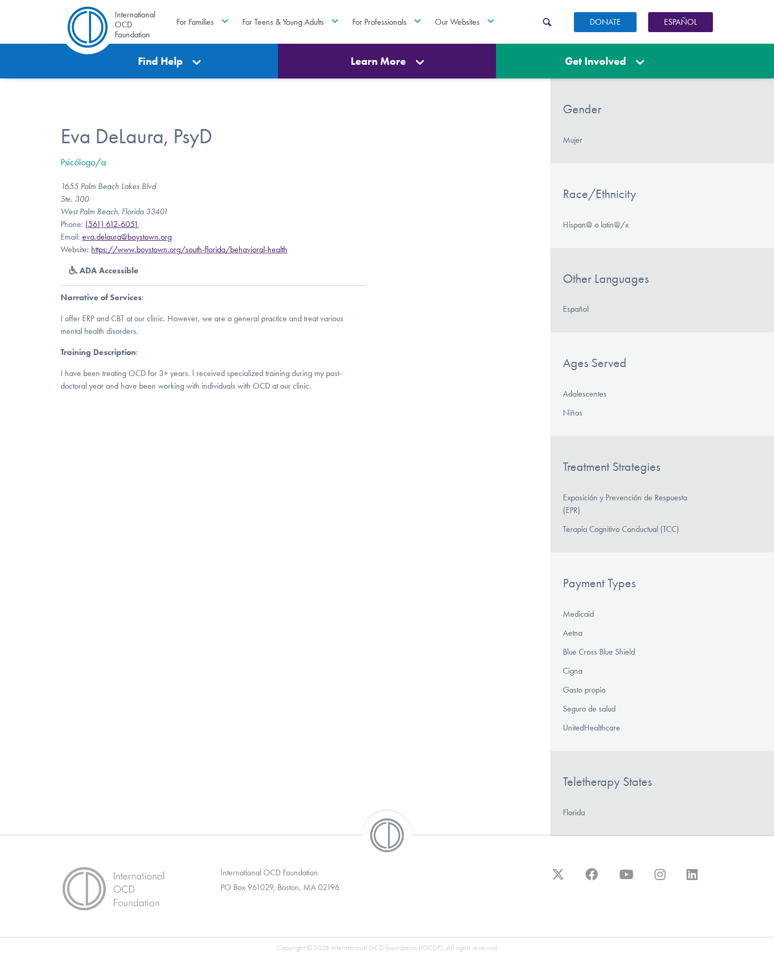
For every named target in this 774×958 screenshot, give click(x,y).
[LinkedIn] (692, 879)
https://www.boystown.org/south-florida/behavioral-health (189, 249)
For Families (195, 22)
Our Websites (457, 22)
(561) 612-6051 (111, 224)
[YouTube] (626, 879)
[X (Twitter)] (558, 879)
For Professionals (379, 22)
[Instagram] (660, 879)
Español (680, 22)
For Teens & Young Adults (283, 22)
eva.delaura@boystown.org (127, 237)
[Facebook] (592, 879)
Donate (605, 22)
